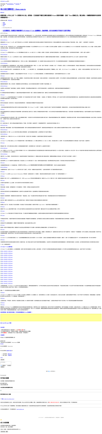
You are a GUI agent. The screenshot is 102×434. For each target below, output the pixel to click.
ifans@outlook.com (20, 409)
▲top (1, 357)
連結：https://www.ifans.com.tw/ (8, 398)
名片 (4, 25)
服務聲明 (62, 417)
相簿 (4, 22)
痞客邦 (8, 350)
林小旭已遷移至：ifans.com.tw (13, 9)
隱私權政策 (58, 417)
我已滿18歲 (3, 431)
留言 (11, 350)
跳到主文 (2, 12)
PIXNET (42, 417)
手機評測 (10, 355)
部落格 (4, 24)
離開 (7, 431)
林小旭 (1, 343)
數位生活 (10, 20)
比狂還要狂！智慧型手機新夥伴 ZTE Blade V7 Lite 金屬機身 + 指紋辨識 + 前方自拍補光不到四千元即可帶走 (37, 30)
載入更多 (2, 359)
